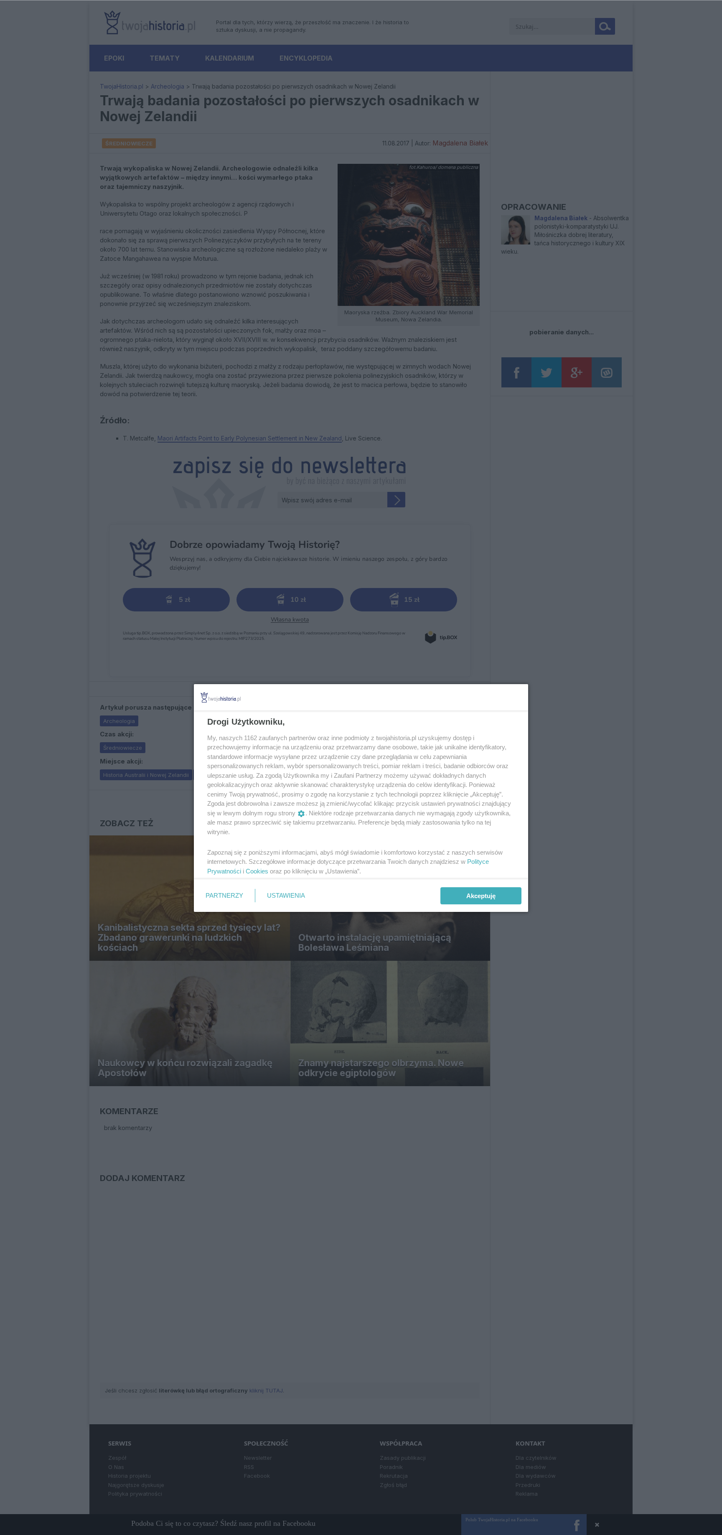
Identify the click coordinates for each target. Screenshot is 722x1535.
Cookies (257, 871)
